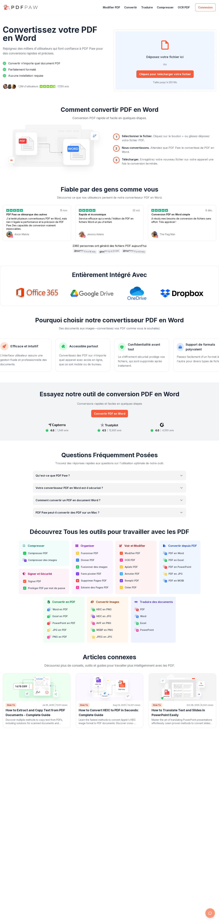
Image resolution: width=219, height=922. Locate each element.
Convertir (130, 7)
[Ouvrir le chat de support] (210, 913)
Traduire (147, 7)
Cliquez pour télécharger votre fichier (165, 74)
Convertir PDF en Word (109, 413)
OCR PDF (184, 7)
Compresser (165, 7)
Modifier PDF (111, 7)
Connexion (205, 7)
